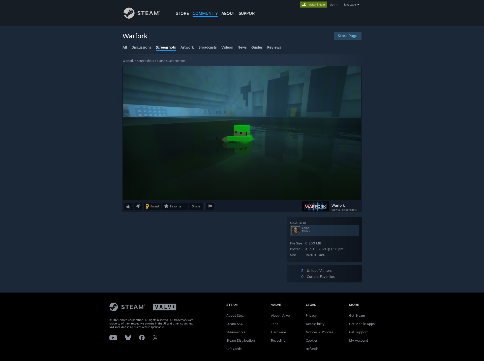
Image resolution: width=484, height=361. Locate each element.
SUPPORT (248, 13)
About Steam (236, 315)
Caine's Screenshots (171, 61)
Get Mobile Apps (362, 324)
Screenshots (145, 61)
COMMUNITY (205, 13)
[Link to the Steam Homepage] (142, 17)
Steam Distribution (240, 340)
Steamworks (235, 332)
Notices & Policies (319, 332)
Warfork (128, 61)
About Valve (280, 315)
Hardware (278, 332)
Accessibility (315, 324)
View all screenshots (344, 209)
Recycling (278, 340)
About (228, 13)
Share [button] (196, 206)
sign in (334, 4)
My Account (358, 340)
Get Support (358, 332)
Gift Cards (233, 349)
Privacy (311, 315)
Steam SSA (234, 324)
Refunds (312, 349)
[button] (128, 206)
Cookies (312, 340)
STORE (182, 13)
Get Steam (357, 315)
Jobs (274, 324)
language (350, 4)
